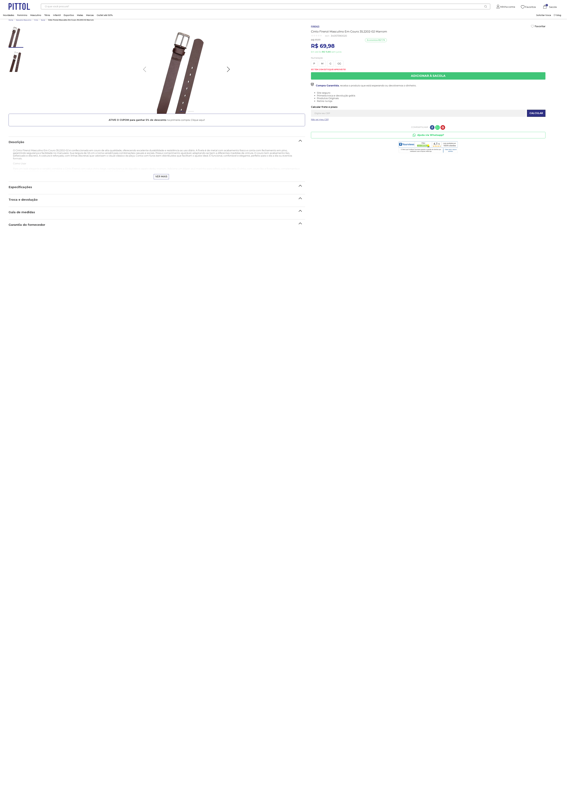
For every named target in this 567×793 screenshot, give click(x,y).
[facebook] (432, 127)
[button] (157, 120)
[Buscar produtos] (486, 6)
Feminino (22, 15)
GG (339, 63)
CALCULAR (536, 113)
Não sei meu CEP (320, 119)
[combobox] (265, 6)
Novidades (8, 15)
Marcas (90, 15)
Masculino (35, 15)
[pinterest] (442, 127)
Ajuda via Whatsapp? (430, 135)
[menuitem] (543, 15)
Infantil (57, 15)
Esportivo (69, 15)
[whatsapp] (437, 127)
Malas (80, 15)
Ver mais (161, 176)
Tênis (47, 15)
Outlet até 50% (105, 15)
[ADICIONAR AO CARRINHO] (428, 76)
